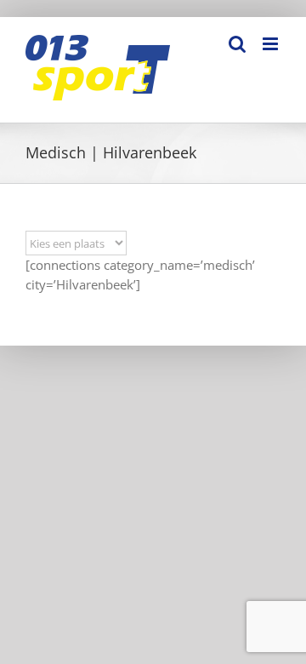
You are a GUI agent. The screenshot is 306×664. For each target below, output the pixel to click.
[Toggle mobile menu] (271, 44)
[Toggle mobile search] (237, 44)
